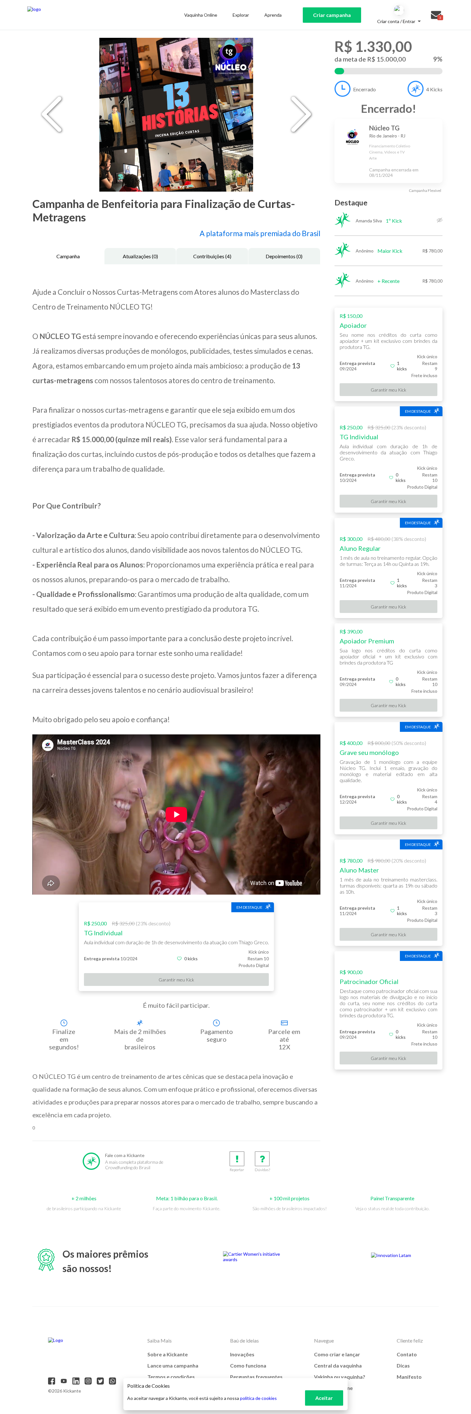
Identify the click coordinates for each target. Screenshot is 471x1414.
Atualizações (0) (140, 256)
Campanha (68, 256)
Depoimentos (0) (284, 256)
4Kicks (434, 89)
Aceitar (324, 1398)
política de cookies (258, 1398)
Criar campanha (332, 15)
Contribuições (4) (212, 256)
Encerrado (364, 89)
